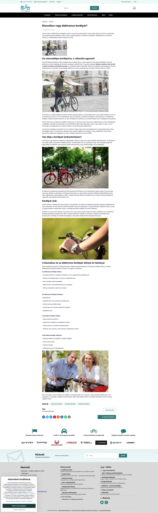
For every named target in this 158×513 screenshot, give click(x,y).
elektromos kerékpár (56, 404)
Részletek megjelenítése (19, 509)
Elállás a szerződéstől (107, 490)
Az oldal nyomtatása (108, 417)
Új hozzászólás (109, 410)
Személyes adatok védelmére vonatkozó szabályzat (84, 510)
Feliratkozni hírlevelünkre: (42, 457)
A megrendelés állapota (105, 510)
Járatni (123, 455)
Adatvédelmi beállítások (64, 510)
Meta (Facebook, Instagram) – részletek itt (24, 493)
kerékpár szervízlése (83, 404)
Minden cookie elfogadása (19, 506)
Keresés (94, 8)
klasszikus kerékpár (70, 404)
